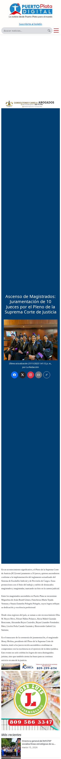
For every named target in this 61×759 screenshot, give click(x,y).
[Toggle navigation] (56, 30)
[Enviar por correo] (38, 374)
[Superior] (30, 103)
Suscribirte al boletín (30, 24)
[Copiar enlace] (46, 374)
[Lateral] (30, 700)
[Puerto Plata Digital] (30, 10)
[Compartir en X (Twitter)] (22, 374)
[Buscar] (49, 30)
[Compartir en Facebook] (14, 374)
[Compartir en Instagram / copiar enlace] (30, 374)
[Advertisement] (30, 67)
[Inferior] (30, 666)
